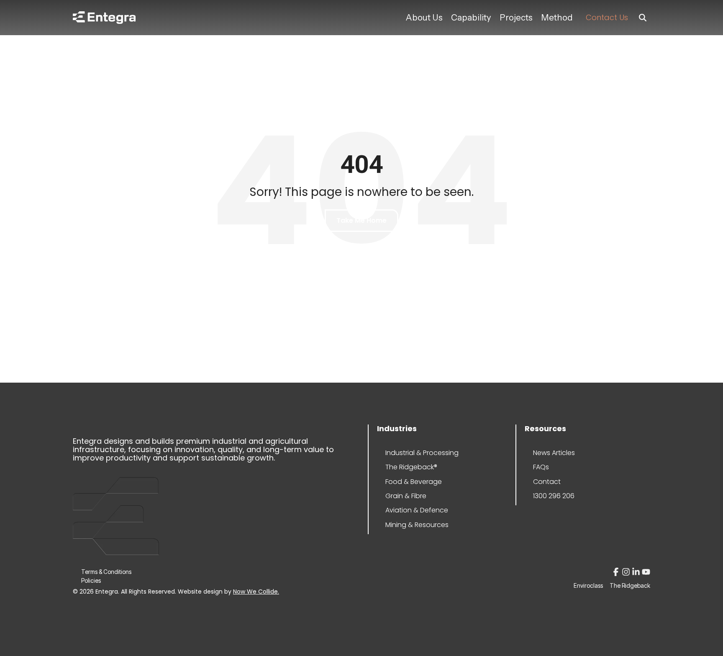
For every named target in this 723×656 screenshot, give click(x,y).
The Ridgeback (630, 585)
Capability (471, 17)
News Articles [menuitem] (554, 453)
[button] (617, 573)
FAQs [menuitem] (541, 467)
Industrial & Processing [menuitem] (410, 453)
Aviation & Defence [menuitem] (410, 510)
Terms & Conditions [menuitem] (106, 571)
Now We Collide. (256, 591)
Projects (516, 17)
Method (557, 17)
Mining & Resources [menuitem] (410, 525)
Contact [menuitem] (547, 481)
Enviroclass (588, 585)
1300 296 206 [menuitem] (553, 496)
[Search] (642, 18)
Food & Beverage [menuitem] (410, 481)
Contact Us (607, 17)
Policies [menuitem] (91, 580)
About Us (424, 17)
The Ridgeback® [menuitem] (410, 467)
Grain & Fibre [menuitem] (405, 496)
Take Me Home (361, 220)
